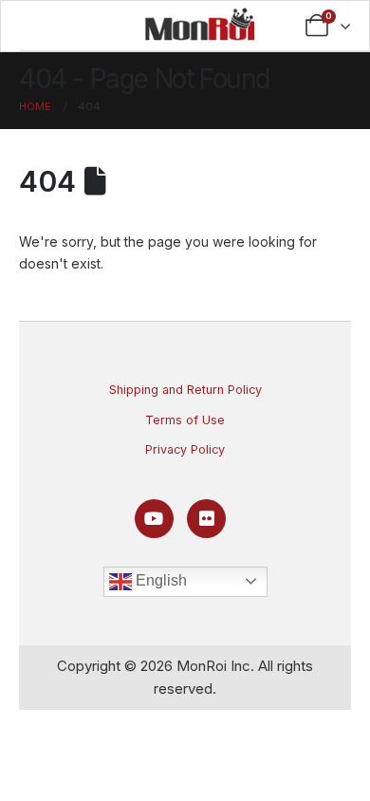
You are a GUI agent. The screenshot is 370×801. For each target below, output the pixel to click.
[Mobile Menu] (78, 26)
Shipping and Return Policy (185, 389)
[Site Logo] (199, 24)
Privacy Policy (185, 449)
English (159, 580)
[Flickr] (206, 518)
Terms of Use (185, 420)
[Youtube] (154, 518)
